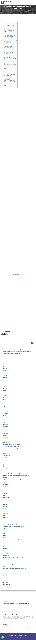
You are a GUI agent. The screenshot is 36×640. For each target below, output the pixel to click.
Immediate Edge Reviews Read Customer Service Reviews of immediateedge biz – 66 (16, 475)
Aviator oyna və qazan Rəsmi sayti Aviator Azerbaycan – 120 (12, 446)
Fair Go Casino (5, 471)
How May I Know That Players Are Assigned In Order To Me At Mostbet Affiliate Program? (10, 78)
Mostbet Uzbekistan (6, 519)
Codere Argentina (5, 468)
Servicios (25, 635)
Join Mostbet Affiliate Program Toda (10, 614)
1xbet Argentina (5, 422)
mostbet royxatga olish (6, 513)
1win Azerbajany (5, 413)
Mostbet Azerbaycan (6, 499)
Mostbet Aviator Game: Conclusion (9, 52)
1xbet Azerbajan (5, 424)
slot (3, 546)
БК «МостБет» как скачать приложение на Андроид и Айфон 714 (13, 562)
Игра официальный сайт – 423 (8, 564)
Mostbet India (7, 331)
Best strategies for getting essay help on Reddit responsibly (12, 349)
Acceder (4, 580)
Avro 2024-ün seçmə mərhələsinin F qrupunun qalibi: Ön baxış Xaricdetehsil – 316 (15, 448)
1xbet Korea (5, 435)
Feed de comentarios (6, 584)
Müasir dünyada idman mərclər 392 (8, 522)
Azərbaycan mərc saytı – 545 (7, 455)
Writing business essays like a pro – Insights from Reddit (11, 353)
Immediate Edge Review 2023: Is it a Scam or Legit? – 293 (12, 473)
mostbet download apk (17, 274)
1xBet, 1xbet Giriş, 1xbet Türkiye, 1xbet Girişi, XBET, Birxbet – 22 (12, 444)
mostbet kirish (5, 508)
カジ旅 (4, 573)
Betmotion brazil (5, 462)
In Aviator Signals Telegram (8, 46)
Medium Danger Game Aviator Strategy (10, 40)
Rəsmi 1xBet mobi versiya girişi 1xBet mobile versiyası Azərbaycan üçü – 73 (14, 539)
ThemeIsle (21, 637)
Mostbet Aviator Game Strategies (9, 53)
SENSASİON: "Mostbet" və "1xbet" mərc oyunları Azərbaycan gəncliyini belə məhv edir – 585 (17, 542)
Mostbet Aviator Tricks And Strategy (10, 34)
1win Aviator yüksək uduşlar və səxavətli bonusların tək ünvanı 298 (13, 411)
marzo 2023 (5, 377)
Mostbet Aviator (6, 41)
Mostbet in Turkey (5, 504)
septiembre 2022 (5, 388)
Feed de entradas (5, 582)
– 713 (4, 406)
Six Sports (5, 85)
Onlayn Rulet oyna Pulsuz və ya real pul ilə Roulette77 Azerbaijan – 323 (13, 526)
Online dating (5, 528)
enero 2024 (4, 370)
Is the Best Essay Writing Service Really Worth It (10, 355)
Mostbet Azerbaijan (6, 497)
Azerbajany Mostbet (6, 453)
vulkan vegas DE (5, 550)
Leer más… (24, 618)
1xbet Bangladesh (5, 428)
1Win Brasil (4, 415)
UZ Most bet (5, 548)
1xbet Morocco (5, 437)
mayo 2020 (4, 399)
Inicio (15, 635)
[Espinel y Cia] (9, 2)
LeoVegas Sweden (6, 486)
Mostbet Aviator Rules (7, 42)
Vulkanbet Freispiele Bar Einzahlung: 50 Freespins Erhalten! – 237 (13, 557)
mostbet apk (5, 493)
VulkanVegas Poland (6, 559)
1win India (4, 417)
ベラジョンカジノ (5, 575)
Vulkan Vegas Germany (6, 553)
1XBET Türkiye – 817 (6, 442)
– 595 (4, 404)
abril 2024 (4, 366)
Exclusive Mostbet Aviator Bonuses (9, 73)
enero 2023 (4, 381)
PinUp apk (4, 535)
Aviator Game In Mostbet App (9, 80)
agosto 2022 (5, 390)
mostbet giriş (5, 502)
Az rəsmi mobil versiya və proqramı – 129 (9, 451)
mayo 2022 (4, 395)
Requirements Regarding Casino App (10, 26)
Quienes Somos (20, 635)
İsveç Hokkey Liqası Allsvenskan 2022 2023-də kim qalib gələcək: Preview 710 (15, 479)
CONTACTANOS (11, 635)
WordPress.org (5, 586)
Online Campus (6, 69)
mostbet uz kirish (5, 517)
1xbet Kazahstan (5, 433)
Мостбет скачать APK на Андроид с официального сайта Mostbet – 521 (14, 568)
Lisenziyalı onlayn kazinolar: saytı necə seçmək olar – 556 (12, 488)
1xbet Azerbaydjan (6, 426)
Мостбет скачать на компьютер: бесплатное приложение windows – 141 (14, 570)
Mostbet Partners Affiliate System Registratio (12, 626)
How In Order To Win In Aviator (9, 25)
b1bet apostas (5, 457)
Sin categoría (5, 544)
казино (4, 566)
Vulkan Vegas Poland (6, 555)
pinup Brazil (5, 537)
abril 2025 (4, 364)
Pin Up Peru (5, 533)
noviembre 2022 (5, 384)
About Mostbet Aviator (7, 32)
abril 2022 (4, 397)
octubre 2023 (5, 375)
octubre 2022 (5, 386)
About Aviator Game (7, 57)
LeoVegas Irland (5, 484)
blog (3, 464)
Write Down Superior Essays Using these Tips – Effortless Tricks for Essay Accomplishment (17, 351)
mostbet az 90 (5, 495)
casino (4, 466)
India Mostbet (5, 477)
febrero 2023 (5, 379)
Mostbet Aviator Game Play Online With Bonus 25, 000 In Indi (16, 603)
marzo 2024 (5, 368)
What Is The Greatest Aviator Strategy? (10, 84)
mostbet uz (4, 515)
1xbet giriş (4, 431)
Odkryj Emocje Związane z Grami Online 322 (10, 524)
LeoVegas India (5, 482)
